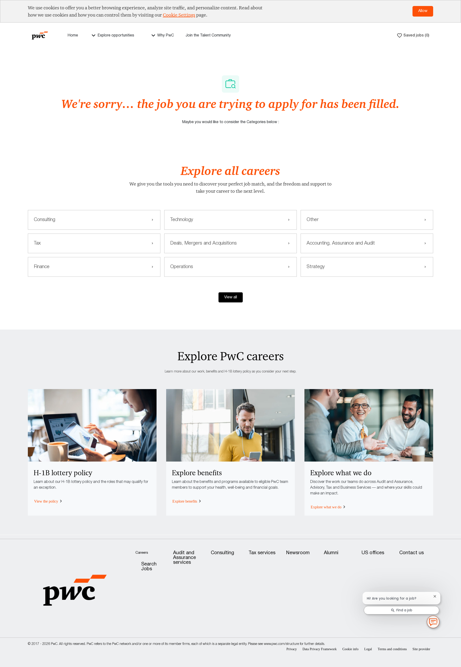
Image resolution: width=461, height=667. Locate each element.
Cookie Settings (179, 15)
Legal (368, 649)
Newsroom (298, 553)
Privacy (291, 649)
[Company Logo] (40, 35)
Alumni (331, 553)
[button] (230, 297)
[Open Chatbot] (433, 622)
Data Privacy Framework (320, 649)
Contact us (411, 553)
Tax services (262, 553)
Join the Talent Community (208, 35)
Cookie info (350, 649)
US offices (373, 553)
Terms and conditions (392, 649)
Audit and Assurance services (184, 558)
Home (72, 35)
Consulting (222, 553)
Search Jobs (149, 566)
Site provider (421, 649)
